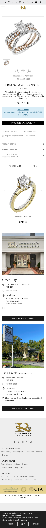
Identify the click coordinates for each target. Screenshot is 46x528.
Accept (10, 524)
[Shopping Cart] (31, 2)
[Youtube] (12, 2)
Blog (34, 480)
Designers (5, 455)
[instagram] (9, 2)
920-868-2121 (11, 384)
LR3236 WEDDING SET (23, 216)
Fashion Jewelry (18, 451)
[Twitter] (16, 2)
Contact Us (14, 476)
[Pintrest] (29, 71)
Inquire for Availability (23, 123)
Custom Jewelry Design (10, 467)
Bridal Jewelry (6, 451)
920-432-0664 (11, 291)
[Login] (40, 2)
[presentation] (4, 191)
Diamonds (30, 451)
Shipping (25, 464)
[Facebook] (5, 2)
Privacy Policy (7, 480)
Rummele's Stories (27, 476)
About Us (4, 476)
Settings (35, 524)
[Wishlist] (36, 2)
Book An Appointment (23, 318)
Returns (17, 464)
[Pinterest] (27, 442)
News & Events (6, 464)
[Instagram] (23, 442)
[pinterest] (20, 2)
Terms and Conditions (22, 480)
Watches (39, 451)
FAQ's (23, 467)
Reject (23, 524)
